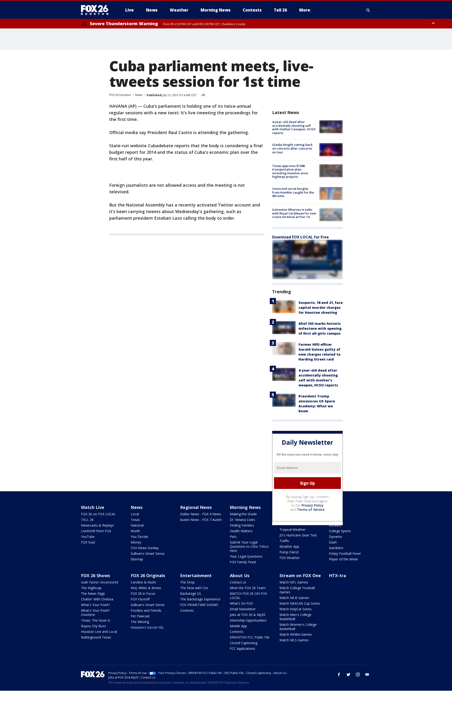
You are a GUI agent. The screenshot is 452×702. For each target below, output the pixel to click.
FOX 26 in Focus (143, 593)
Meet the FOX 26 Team (248, 588)
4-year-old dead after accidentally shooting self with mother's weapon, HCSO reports (293, 127)
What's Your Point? (95, 605)
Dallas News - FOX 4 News (200, 514)
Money (136, 542)
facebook (339, 674)
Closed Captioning (243, 643)
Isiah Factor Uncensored (99, 582)
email (367, 674)
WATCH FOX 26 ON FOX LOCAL (248, 595)
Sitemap (137, 559)
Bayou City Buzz (93, 626)
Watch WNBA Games (295, 634)
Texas (135, 519)
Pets (233, 536)
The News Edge (93, 593)
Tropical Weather (292, 529)
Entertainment (196, 575)
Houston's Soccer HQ (147, 627)
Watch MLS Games (294, 640)
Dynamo (335, 536)
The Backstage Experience (200, 599)
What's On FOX (241, 603)
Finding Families (242, 525)
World (135, 531)
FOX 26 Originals (148, 575)
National (137, 525)
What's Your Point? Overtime (95, 612)
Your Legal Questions (246, 556)
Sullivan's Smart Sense (148, 553)
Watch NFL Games (293, 582)
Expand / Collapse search (368, 10)
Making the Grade (243, 514)
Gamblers (336, 548)
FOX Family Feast (243, 562)
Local (135, 514)
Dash (333, 542)
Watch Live (92, 507)
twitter (348, 674)
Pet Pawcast (140, 616)
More (304, 10)
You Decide (139, 536)
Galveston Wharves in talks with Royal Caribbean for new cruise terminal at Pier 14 (294, 213)
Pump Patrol (289, 552)
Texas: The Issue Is (95, 620)
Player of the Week (343, 559)
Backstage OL (191, 593)
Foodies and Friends (146, 610)
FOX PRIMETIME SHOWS (199, 605)
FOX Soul (88, 542)
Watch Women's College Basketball (298, 626)
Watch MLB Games (294, 597)
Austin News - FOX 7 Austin (201, 519)
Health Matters (241, 531)
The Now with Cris (194, 588)
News (138, 95)
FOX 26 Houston (120, 95)
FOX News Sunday (145, 548)
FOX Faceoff (140, 599)
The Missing (140, 621)
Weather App (289, 546)
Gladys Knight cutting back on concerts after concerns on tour (292, 148)
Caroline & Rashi (143, 582)
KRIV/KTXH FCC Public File (250, 637)
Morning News (245, 507)
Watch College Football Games (297, 590)
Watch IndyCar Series (295, 609)
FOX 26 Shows (95, 575)
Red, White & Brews (146, 588)
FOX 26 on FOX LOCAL (98, 514)
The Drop (187, 582)
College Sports (340, 531)
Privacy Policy (312, 505)
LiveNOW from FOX (96, 531)
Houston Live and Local (99, 631)
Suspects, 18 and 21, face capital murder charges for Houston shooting (321, 307)
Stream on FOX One (300, 575)
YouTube (88, 536)
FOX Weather (289, 557)
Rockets (335, 525)
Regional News (196, 507)
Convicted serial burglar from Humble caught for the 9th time (293, 192)
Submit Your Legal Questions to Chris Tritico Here (249, 546)
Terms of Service (310, 509)
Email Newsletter (243, 609)
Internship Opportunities (248, 620)
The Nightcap (91, 588)
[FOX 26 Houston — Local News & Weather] (96, 10)
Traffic (284, 541)
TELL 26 (87, 519)
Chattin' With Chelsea (97, 599)
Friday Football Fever (345, 553)
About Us (239, 575)
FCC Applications (242, 648)
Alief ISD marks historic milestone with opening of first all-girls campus (320, 328)
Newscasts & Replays (97, 525)
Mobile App (238, 626)
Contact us (238, 582)
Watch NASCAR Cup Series (299, 603)
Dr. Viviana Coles (242, 519)
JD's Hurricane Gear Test (298, 535)
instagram (358, 674)
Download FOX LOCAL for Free (300, 237)
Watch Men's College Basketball (295, 616)
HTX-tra (337, 575)
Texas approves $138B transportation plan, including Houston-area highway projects (290, 171)
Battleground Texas (96, 637)
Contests (187, 610)
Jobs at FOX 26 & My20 (247, 614)
